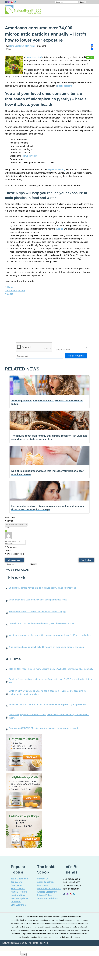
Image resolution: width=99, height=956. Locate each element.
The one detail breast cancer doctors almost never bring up (37, 611)
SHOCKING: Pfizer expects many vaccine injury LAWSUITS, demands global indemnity (51, 669)
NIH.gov (9, 287)
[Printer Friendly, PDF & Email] (90, 57)
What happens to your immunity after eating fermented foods (38, 600)
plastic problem (64, 86)
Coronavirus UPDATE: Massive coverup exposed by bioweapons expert (43, 728)
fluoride (59, 229)
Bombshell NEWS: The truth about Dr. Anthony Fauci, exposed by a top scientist (47, 704)
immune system (29, 156)
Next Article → (86, 560)
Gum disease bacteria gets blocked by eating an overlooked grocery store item (46, 647)
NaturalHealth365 (33, 57)
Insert (24, 954)
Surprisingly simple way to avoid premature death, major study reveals (42, 588)
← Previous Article (14, 560)
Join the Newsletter (76, 356)
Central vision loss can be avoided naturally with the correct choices (41, 623)
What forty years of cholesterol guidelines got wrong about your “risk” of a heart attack (50, 635)
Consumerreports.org (15, 290)
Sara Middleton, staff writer (22, 46)
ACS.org (9, 294)
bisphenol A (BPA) (56, 169)
